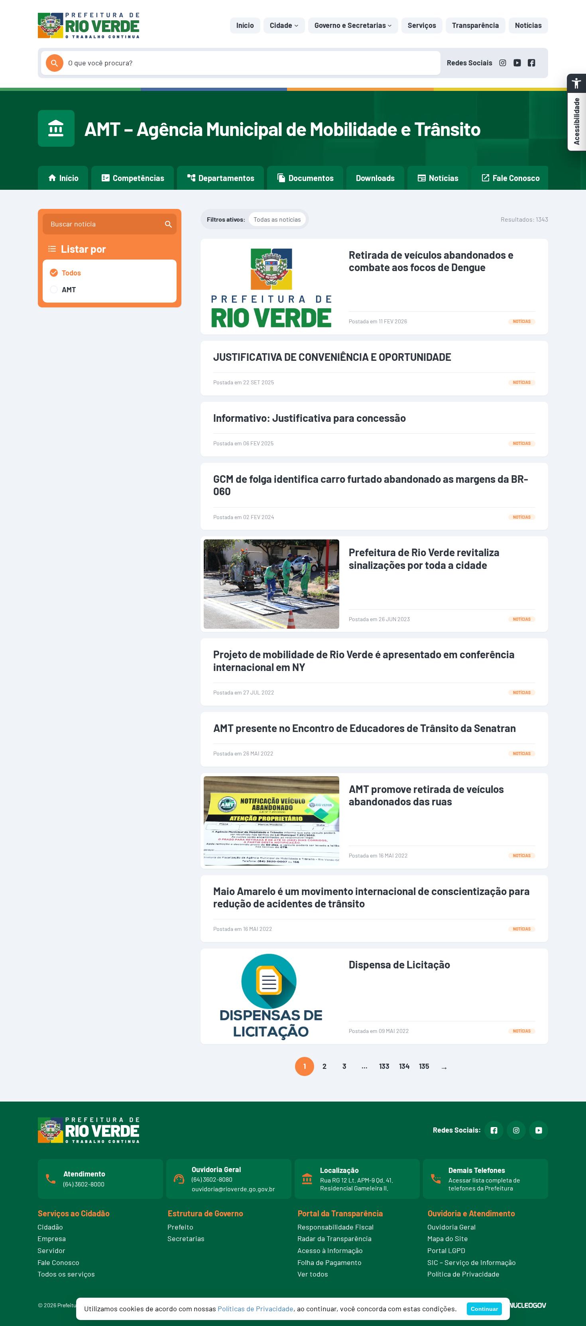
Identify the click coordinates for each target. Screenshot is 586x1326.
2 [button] (324, 1066)
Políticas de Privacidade (255, 1308)
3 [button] (344, 1066)
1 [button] (304, 1066)
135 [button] (424, 1066)
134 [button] (404, 1066)
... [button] (365, 1066)
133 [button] (384, 1066)
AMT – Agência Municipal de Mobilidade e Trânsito (282, 128)
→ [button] (444, 1066)
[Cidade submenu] (296, 25)
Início (245, 25)
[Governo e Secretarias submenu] (389, 25)
